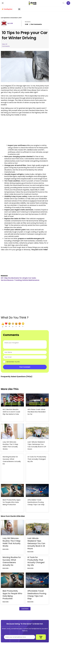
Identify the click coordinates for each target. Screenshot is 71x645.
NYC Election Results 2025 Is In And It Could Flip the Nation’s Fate (11, 411)
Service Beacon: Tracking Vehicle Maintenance (20, 280)
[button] (19, 9)
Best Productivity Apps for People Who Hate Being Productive (11, 502)
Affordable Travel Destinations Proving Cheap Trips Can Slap (36, 502)
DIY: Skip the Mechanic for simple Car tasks (18, 278)
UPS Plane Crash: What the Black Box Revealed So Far (36, 411)
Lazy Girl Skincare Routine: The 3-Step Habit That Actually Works (11, 542)
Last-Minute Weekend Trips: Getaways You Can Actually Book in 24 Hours (36, 543)
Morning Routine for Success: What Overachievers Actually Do (12, 561)
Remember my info (13, 361)
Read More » (6, 549)
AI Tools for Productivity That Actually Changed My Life (37, 459)
